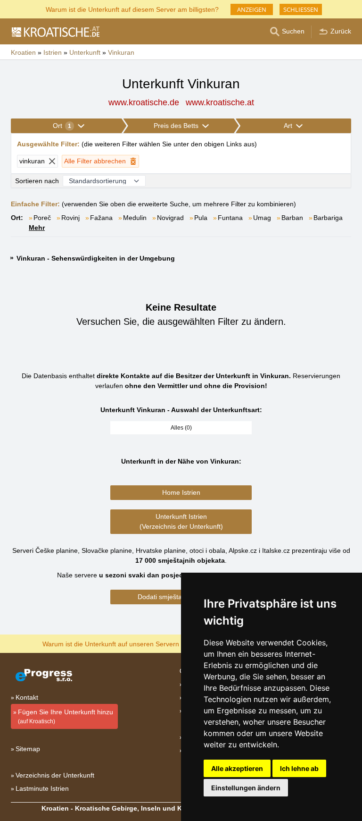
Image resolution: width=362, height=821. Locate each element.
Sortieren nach (37, 181)
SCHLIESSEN (300, 9)
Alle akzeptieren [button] (237, 768)
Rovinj (70, 217)
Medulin (135, 217)
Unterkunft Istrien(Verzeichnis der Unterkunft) (181, 521)
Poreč (42, 217)
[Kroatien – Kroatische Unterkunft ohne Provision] (55, 31)
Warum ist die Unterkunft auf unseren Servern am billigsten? (132, 643)
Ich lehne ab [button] (299, 768)
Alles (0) (181, 427)
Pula (200, 217)
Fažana (101, 217)
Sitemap (28, 749)
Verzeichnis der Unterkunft (55, 775)
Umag (262, 217)
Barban (292, 217)
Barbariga (328, 217)
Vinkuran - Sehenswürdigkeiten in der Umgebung (95, 258)
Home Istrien (181, 492)
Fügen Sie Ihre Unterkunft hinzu (65, 716)
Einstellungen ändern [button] (245, 788)
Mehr (37, 227)
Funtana (230, 217)
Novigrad (170, 217)
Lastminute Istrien (42, 788)
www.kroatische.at (220, 102)
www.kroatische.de (143, 102)
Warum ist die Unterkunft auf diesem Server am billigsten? (132, 9)
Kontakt (27, 697)
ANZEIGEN (251, 9)
